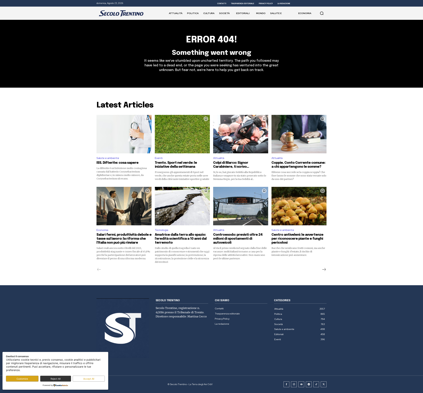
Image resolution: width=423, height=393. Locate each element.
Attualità (218, 158)
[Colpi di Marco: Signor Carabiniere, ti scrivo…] (240, 134)
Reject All (55, 378)
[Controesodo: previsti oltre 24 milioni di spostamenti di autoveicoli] (240, 206)
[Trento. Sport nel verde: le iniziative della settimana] (182, 134)
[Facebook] (286, 384)
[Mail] (301, 384)
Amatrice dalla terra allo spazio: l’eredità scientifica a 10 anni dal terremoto (181, 238)
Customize (22, 378)
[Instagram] (294, 384)
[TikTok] (316, 384)
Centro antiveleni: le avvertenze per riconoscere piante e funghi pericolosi (297, 238)
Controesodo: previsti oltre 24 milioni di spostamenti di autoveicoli (238, 238)
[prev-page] (99, 269)
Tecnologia (161, 230)
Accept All (88, 378)
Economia (102, 230)
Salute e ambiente (107, 158)
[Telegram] (309, 384)
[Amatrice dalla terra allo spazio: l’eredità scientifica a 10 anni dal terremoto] (182, 206)
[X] (324, 384)
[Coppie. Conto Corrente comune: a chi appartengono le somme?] (299, 134)
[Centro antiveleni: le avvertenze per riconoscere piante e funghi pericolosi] (299, 206)
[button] (322, 13)
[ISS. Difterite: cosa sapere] (124, 134)
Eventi (159, 158)
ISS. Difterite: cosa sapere (117, 163)
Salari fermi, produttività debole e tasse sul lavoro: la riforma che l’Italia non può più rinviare (124, 238)
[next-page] (324, 269)
